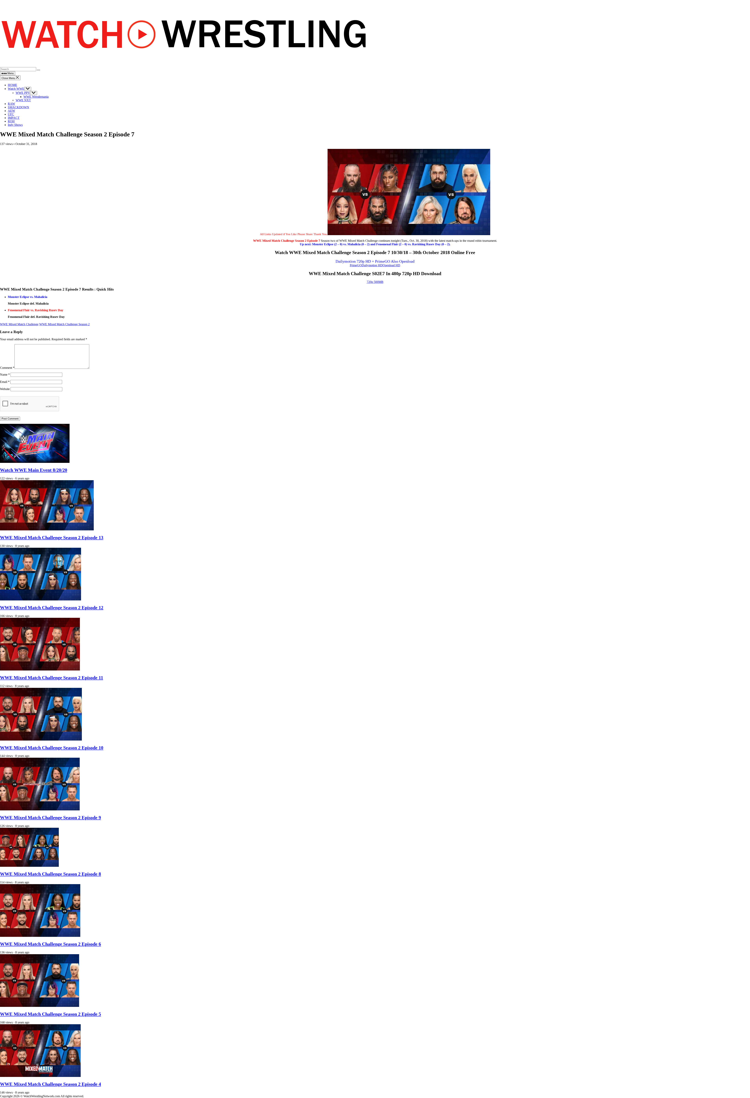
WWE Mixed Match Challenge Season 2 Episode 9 (50, 817)
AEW (11, 110)
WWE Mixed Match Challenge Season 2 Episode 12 (51, 607)
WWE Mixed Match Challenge (19, 324)
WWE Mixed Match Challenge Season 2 (64, 324)
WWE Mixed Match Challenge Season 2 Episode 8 (50, 874)
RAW (11, 103)
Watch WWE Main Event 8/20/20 (33, 470)
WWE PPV (23, 92)
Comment (7, 367)
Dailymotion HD (372, 265)
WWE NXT (23, 100)
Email (5, 381)
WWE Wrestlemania (36, 96)
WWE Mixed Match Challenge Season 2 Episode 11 (51, 677)
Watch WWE (16, 88)
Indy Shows (15, 124)
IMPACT (14, 117)
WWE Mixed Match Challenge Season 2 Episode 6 (50, 944)
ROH (11, 121)
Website (5, 389)
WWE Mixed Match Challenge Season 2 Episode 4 (50, 1084)
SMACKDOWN (18, 107)
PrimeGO (356, 265)
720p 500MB (375, 282)
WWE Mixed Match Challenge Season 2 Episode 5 (50, 1014)
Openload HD (391, 265)
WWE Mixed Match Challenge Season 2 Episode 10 (51, 747)
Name (5, 374)
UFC (11, 114)
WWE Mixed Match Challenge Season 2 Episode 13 (51, 537)
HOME (12, 85)
